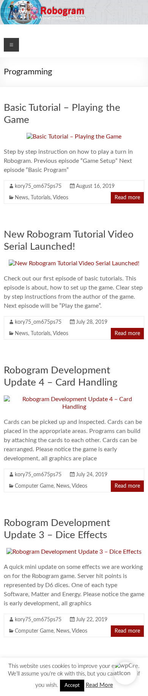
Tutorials (40, 197)
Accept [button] (72, 685)
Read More (99, 685)
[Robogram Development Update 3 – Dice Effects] (74, 552)
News (21, 197)
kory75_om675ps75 (38, 186)
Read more (127, 197)
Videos (60, 197)
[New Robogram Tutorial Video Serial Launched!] (74, 263)
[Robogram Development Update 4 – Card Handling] (74, 399)
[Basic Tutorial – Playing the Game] (74, 137)
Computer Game (34, 486)
